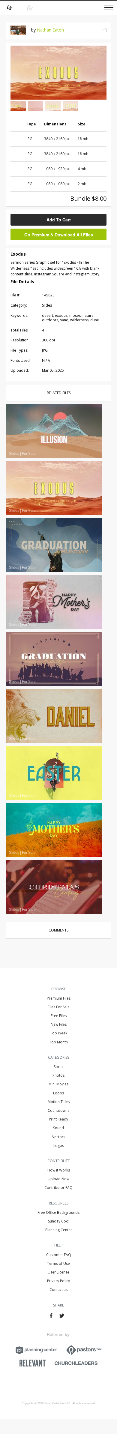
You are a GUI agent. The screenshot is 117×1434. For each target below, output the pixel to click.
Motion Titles (59, 1101)
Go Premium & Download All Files (58, 235)
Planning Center (58, 1229)
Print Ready (58, 1119)
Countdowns (58, 1110)
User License (58, 1272)
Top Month (58, 1042)
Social (59, 1066)
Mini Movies (58, 1084)
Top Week (58, 1033)
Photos (58, 1075)
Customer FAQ (58, 1254)
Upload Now (58, 1178)
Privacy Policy (58, 1280)
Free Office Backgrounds (59, 1212)
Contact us (59, 1289)
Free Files (59, 1015)
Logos (58, 1145)
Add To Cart (58, 220)
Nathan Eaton (50, 30)
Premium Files (58, 998)
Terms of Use (58, 1263)
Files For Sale (59, 1007)
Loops (58, 1093)
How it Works (58, 1170)
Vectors (58, 1136)
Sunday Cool (58, 1221)
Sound (58, 1127)
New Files (59, 1024)
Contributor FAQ (58, 1187)
